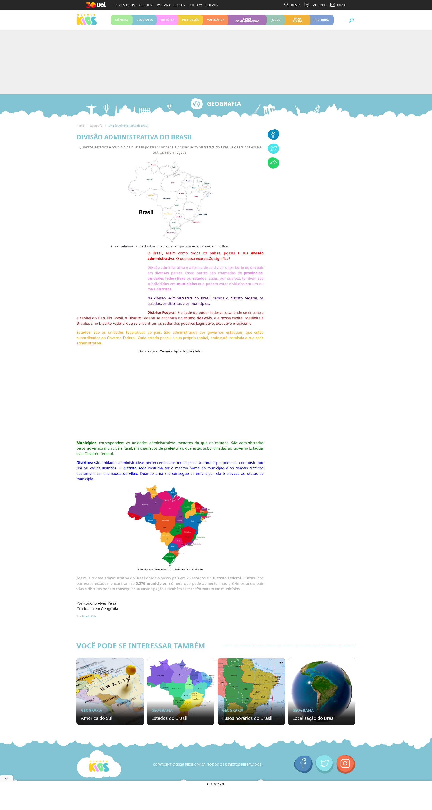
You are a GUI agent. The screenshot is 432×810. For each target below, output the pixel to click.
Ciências (121, 20)
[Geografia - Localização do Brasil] (322, 691)
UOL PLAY (195, 5)
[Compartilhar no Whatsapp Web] (273, 167)
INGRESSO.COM (125, 5)
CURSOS (179, 5)
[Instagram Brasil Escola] (346, 764)
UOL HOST (146, 5)
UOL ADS (211, 5)
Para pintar (297, 20)
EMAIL (341, 5)
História (167, 20)
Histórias (322, 20)
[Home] (99, 764)
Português (191, 20)
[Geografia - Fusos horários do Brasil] (251, 691)
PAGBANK (163, 5)
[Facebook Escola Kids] (303, 764)
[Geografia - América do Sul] (110, 691)
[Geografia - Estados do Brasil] (180, 691)
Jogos (275, 20)
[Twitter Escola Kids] (324, 764)
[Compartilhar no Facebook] (273, 138)
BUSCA (295, 5)
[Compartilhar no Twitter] (273, 152)
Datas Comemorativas (247, 20)
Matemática (215, 20)
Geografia (144, 20)
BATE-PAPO (318, 5)
